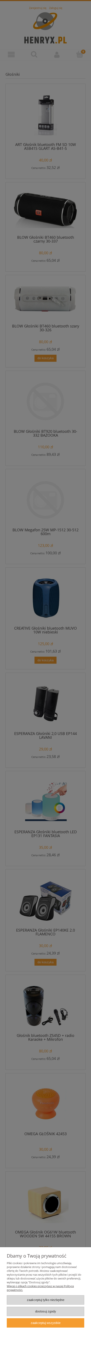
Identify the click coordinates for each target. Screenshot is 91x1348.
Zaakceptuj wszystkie (46, 1323)
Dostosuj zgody (45, 1311)
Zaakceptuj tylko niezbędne (45, 1300)
